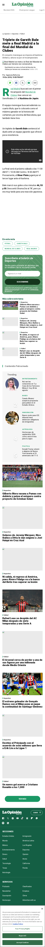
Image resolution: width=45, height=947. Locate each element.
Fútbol (22, 34)
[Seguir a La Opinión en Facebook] (3, 818)
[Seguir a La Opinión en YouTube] (17, 818)
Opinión (25, 854)
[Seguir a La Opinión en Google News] (27, 818)
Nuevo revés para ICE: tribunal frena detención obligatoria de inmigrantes (30, 418)
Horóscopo (6, 900)
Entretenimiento (29, 379)
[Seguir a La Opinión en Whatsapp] (36, 818)
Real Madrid (15, 88)
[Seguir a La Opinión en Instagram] (12, 818)
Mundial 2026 (9, 10)
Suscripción (6, 896)
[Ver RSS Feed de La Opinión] (8, 823)
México (5, 845)
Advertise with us (29, 900)
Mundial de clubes (12, 249)
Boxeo (24, 395)
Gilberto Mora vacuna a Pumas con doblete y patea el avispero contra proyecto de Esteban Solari (30, 309)
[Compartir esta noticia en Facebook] (16, 82)
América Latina (28, 841)
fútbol (8, 243)
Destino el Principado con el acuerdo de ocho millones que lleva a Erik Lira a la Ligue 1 (22, 745)
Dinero (4, 854)
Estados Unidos (8, 836)
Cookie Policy (18, 924)
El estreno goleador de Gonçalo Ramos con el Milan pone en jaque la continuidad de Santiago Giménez (22, 704)
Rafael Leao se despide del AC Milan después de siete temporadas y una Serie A (30, 354)
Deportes (15, 34)
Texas (4, 868)
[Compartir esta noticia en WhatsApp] (10, 82)
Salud (4, 859)
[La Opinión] (22, 5)
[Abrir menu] (3, 4)
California (26, 863)
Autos (25, 859)
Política (26, 446)
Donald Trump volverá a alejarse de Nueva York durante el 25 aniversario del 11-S (30, 452)
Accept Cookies (22, 942)
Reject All (22, 936)
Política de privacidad (12, 289)
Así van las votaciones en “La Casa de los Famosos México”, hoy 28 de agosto (31, 386)
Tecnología (6, 863)
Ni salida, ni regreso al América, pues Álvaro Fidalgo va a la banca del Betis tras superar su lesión (30, 339)
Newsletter (6, 891)
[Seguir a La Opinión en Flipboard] (32, 818)
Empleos (26, 891)
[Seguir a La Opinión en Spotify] (3, 823)
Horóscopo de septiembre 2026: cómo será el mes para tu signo (29, 435)
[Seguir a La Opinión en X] (8, 818)
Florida (25, 868)
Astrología (27, 429)
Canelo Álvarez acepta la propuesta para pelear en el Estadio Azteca (30, 401)
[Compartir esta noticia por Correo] (28, 82)
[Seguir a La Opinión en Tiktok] (22, 818)
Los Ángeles (27, 845)
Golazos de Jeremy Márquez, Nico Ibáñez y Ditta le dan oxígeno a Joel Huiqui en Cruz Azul (31, 324)
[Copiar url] (35, 82)
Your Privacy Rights (22, 929)
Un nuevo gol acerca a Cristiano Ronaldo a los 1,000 (20, 786)
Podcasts (5, 886)
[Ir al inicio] (12, 812)
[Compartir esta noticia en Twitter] (22, 82)
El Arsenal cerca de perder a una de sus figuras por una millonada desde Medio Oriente (22, 662)
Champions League (27, 10)
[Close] (42, 908)
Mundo (5, 841)
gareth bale (22, 243)
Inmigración (27, 412)
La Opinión (6, 34)
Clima (25, 896)
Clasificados (27, 886)
